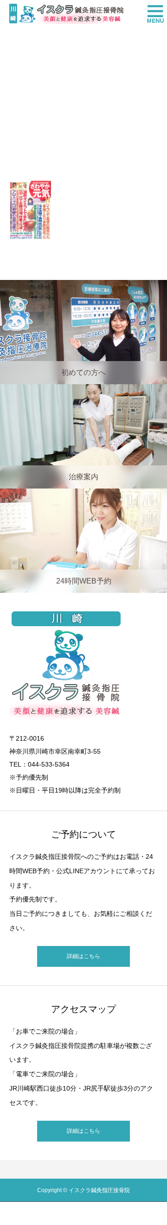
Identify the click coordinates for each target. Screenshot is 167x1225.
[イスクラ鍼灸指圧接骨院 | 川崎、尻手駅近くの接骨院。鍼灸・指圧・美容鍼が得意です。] (66, 14)
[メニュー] (153, 14)
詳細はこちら (83, 956)
